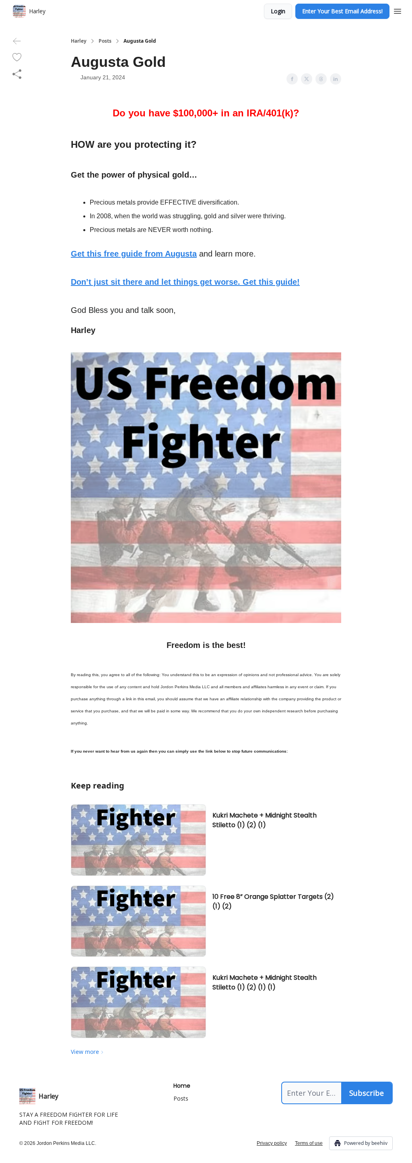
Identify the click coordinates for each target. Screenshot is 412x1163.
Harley (79, 41)
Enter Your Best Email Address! (342, 11)
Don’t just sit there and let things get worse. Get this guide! (185, 281)
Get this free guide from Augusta (134, 253)
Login (278, 11)
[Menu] (397, 10)
